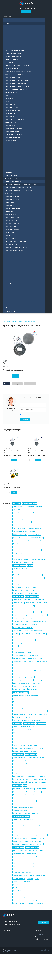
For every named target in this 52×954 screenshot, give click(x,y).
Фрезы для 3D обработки (12, 283)
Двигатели (15, 580)
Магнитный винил (11, 140)
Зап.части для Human (18, 596)
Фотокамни (28, 791)
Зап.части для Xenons (18, 605)
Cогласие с (31, 414)
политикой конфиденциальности (34, 414)
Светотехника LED (9, 193)
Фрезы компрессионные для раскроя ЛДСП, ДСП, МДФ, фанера (22, 286)
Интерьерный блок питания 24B (20, 838)
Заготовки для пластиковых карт (20, 804)
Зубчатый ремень (34, 655)
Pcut (45, 670)
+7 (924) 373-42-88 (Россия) (26, 8)
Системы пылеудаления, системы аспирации (23, 639)
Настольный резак (33, 782)
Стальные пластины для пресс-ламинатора (23, 819)
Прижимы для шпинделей (40, 633)
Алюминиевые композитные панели (16, 155)
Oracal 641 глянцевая (29, 723)
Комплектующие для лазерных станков (16, 83)
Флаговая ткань (10, 98)
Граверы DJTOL (10, 268)
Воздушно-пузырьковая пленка (14, 250)
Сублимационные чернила (19, 797)
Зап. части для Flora (30, 584)
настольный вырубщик (18, 869)
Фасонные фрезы (11, 271)
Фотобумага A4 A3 (17, 717)
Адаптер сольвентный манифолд (20, 568)
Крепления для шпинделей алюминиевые (22, 627)
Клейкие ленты (39, 850)
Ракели (8, 235)
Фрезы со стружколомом (13, 297)
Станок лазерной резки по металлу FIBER (22, 546)
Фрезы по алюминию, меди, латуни (15, 288)
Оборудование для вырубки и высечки (16, 241)
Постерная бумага (43, 714)
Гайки (36, 615)
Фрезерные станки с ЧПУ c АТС (20, 537)
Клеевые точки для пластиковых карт (21, 816)
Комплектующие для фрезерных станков (17, 80)
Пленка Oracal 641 (11, 125)
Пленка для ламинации (12, 107)
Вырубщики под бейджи (35, 863)
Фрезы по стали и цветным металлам (16, 291)
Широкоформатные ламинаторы (15, 50)
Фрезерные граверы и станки (14, 53)
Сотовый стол (29, 667)
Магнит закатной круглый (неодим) (21, 779)
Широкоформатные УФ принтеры (15, 35)
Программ (31, 677)
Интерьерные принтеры (12, 32)
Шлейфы (33, 562)
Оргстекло (9, 152)
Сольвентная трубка (17, 577)
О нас (6, 304)
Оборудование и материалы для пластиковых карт (19, 190)
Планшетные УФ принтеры (33, 509)
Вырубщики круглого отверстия (20, 863)
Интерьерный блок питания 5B (37, 838)
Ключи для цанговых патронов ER (38, 621)
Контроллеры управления (19, 658)
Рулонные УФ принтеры (18, 512)
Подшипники (16, 633)
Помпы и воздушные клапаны (31, 577)
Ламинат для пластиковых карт (20, 810)
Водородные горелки (18, 615)
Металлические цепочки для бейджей (21, 763)
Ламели (42, 658)
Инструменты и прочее (11, 214)
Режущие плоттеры (35, 525)
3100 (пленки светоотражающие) (35, 729)
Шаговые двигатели (40, 643)
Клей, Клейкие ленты (11, 220)
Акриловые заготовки (18, 794)
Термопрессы (10, 62)
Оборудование (9, 26)
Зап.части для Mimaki (39, 599)
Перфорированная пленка (13, 110)
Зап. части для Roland (31, 587)
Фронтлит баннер (36, 686)
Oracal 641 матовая (41, 723)
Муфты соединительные (36, 630)
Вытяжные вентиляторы (18, 652)
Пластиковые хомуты (12, 226)
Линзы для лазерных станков (19, 661)
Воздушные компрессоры (34, 649)
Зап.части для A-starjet (18, 590)
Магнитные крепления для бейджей (36, 757)
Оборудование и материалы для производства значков (21, 184)
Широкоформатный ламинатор (20, 531)
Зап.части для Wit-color (42, 602)
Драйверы (29, 652)
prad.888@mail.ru (41, 934)
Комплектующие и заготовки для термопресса (19, 187)
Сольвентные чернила (12, 256)
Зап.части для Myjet (29, 602)
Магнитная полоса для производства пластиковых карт (25, 813)
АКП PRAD (22, 745)
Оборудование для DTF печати (38, 519)
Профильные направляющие (19, 636)
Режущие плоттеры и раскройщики (15, 47)
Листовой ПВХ (10, 146)
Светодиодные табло (12, 205)
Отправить (25, 419)
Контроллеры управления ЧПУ (20, 624)
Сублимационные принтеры (13, 38)
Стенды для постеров (12, 175)
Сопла (14, 683)
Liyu (41, 670)
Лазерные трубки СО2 (32, 658)
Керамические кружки (41, 788)
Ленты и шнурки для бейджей (19, 766)
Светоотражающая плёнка (13, 131)
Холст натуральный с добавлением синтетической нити (25, 695)
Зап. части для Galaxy (18, 584)
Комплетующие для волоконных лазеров (17, 89)
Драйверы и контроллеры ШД (19, 618)
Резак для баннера (11, 238)
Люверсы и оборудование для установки (17, 247)
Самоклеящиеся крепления (39, 763)
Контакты (7, 307)
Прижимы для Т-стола (26, 633)
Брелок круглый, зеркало (18, 776)
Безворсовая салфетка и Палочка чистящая (23, 571)
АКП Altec (15, 745)
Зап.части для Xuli (30, 605)
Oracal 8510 (15, 726)
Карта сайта (5, 951)
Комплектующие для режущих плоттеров (17, 86)
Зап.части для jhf (17, 599)
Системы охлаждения (18, 667)
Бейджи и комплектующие (13, 181)
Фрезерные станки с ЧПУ (34, 534)
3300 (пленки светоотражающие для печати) (23, 732)
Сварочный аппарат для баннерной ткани (17, 65)
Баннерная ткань (10, 95)
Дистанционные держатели (13, 217)
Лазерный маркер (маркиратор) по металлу (23, 543)
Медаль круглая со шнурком (19, 782)
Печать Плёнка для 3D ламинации (21, 711)
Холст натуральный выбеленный (20, 692)
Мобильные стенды (10, 163)
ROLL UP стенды (10, 166)
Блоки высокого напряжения (19, 649)
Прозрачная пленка (17, 701)
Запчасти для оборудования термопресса (37, 797)
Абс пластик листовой (12, 158)
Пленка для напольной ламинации (39, 711)
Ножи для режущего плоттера (19, 677)
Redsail (14, 673)
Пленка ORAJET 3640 (18, 704)
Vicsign (20, 673)
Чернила (7, 253)
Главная (7, 20)
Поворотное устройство (41, 661)
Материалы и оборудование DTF (14, 44)
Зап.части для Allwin (30, 590)
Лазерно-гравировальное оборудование (37, 540)
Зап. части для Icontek (18, 587)
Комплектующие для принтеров (14, 77)
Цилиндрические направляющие (26, 643)
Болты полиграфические (13, 223)
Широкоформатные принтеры (14, 30)
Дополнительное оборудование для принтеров (19, 71)
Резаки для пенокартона (12, 68)
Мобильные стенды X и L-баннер (15, 169)
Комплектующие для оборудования (14, 74)
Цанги (14, 643)
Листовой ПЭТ (10, 149)
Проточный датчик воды (18, 664)
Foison (35, 670)
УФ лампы (23, 580)
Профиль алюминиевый (12, 229)
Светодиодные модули (12, 196)
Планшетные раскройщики (19, 528)
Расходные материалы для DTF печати (22, 522)
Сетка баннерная (26, 686)
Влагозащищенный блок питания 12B (21, 831)
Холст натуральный (32, 689)
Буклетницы (9, 172)
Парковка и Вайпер (17, 574)
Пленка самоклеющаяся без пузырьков (33, 701)
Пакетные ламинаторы (12, 244)
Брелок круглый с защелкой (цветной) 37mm (13, 483)
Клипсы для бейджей (18, 760)
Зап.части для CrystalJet (18, 593)
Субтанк (26, 574)
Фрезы (7, 265)
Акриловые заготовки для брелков (20, 770)
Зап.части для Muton (17, 602)
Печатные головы (17, 562)
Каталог (7, 23)
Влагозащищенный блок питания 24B (21, 835)
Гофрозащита (44, 615)
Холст (8, 101)
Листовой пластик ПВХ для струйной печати (23, 807)
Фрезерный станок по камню (36, 537)
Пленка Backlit (10, 116)
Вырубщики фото (34, 866)
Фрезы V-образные (11, 277)
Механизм (31, 661)
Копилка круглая (41, 776)
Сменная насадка (17, 785)
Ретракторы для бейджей (30, 760)
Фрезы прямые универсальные (14, 294)
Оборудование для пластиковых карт (21, 822)
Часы (25, 785)
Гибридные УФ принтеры (18, 509)
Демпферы (26, 562)
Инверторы (31, 618)
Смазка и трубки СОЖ (41, 639)
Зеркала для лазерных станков (20, 655)
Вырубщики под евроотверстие (20, 866)
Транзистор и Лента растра (19, 565)
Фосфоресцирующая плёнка (14, 134)
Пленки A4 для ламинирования (33, 708)
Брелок (42, 773)
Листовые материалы (10, 143)
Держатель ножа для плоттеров (32, 673)
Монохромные (16, 844)
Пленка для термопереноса (13, 137)
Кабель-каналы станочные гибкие (20, 621)
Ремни (42, 577)
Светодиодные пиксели (12, 199)
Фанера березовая (11, 161)
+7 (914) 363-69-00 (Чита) (11, 924)
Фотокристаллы (37, 791)
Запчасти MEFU (33, 531)
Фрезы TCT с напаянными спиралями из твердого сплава (21, 274)
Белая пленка (39, 698)
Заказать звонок (43, 922)
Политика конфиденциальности (9, 950)
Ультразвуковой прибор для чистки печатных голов (24, 608)
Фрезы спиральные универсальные (15, 300)
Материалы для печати (11, 92)
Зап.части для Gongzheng (32, 593)
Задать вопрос (26, 11)
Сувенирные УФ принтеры (32, 512)
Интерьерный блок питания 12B (40, 835)
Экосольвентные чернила (13, 259)
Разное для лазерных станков (33, 664)
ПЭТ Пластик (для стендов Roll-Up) (15, 119)
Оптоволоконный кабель (36, 574)
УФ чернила (9, 262)
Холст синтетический (17, 698)
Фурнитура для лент (33, 766)
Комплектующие (29, 841)
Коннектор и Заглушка (40, 571)
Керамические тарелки (18, 791)
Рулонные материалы (10, 122)
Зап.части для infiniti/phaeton (32, 596)
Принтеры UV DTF (10, 41)
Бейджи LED (9, 211)
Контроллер (38, 841)
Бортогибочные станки (12, 59)
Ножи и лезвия (10, 232)
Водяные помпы (29, 615)
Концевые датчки (33, 624)
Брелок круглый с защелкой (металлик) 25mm (38, 451)
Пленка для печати (11, 104)
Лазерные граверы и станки (13, 56)
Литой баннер (16, 686)
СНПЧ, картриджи (32, 580)
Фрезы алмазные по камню (13, 280)
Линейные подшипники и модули (20, 630)
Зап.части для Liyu (27, 599)
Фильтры (30, 565)
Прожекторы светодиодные (13, 208)
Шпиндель (15, 646)
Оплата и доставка (10, 311)
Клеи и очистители (29, 850)
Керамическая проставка (39, 680)
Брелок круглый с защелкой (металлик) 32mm (13, 451)
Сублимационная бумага (30, 794)
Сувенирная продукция (11, 178)
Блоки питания (10, 202)
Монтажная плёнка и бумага (14, 128)
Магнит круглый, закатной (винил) (39, 779)
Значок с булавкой (31, 776)
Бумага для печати (11, 113)
